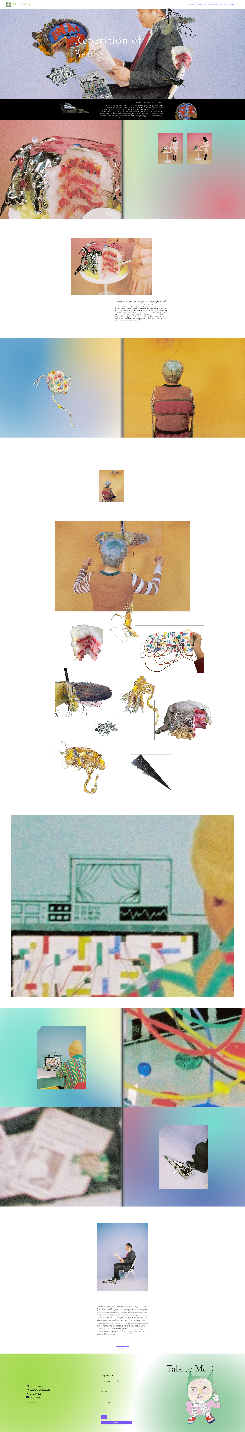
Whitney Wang (21, 4)
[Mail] (27, 1389)
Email (104, 1391)
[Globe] (27, 1386)
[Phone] (27, 1393)
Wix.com (37, 1402)
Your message (107, 1402)
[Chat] (27, 1397)
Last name (122, 1381)
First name (106, 1381)
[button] (191, 4)
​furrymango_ (35, 1397)
